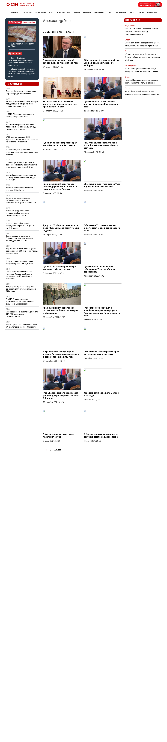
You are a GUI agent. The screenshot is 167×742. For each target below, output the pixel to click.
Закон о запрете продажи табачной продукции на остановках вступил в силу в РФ (21, 200)
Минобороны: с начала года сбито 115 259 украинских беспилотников (22, 314)
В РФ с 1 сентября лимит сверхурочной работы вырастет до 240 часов (20, 225)
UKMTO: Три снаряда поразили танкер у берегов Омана (20, 115)
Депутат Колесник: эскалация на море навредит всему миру (21, 92)
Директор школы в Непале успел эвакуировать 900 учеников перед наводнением (22, 250)
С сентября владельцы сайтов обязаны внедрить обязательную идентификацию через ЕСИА (21, 164)
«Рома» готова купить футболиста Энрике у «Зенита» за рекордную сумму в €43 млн (143, 57)
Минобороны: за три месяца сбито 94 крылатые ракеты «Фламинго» (22, 325)
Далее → (59, 449)
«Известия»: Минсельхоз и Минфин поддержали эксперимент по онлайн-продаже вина (22, 103)
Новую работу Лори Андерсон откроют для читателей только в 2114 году (21, 288)
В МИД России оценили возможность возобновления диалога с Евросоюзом (20, 301)
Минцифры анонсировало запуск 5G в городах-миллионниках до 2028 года (21, 177)
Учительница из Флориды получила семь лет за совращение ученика (22, 152)
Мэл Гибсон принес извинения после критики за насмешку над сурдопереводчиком (21, 126)
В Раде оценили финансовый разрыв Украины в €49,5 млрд (19, 262)
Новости (16, 54)
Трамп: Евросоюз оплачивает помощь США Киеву (19, 189)
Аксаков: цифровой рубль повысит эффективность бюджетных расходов (18, 213)
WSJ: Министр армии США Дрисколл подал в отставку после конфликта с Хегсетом (22, 139)
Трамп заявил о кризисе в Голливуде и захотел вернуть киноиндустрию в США (19, 238)
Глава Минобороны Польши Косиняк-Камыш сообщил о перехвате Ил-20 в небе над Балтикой (19, 275)
